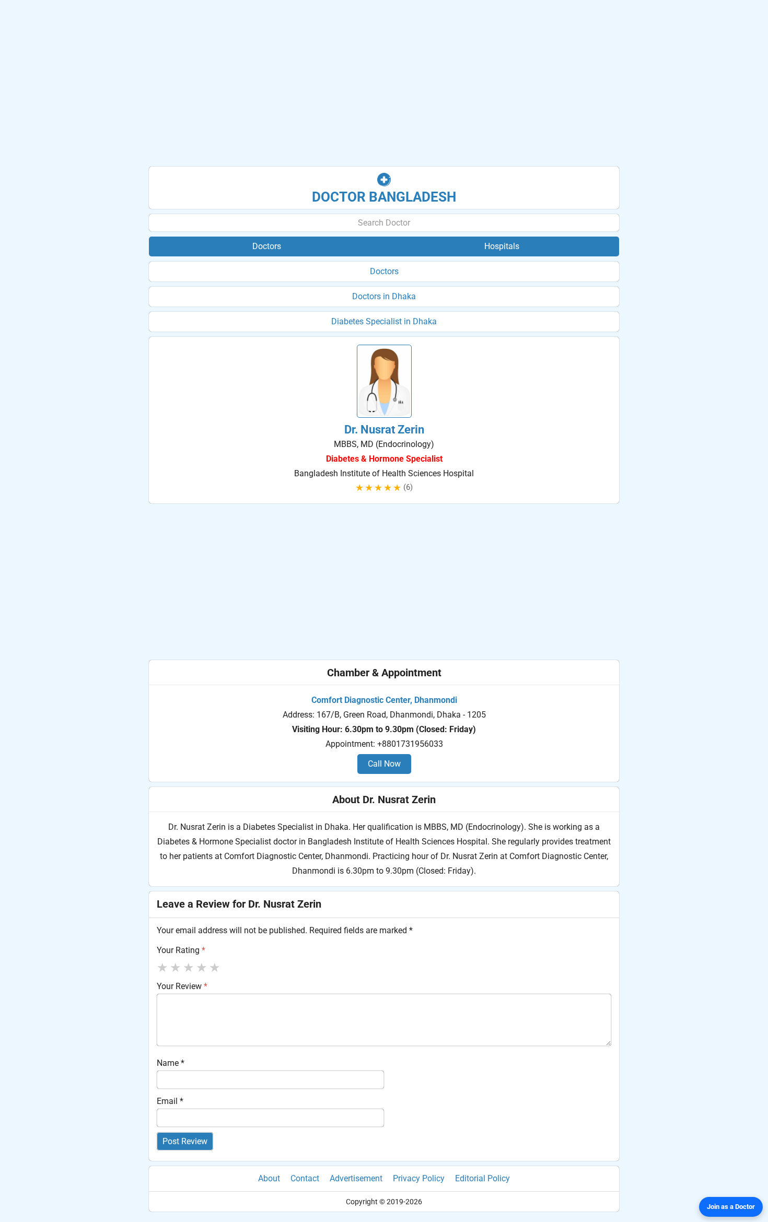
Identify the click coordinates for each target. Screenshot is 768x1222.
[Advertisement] (384, 83)
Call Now (384, 764)
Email (170, 1101)
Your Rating (181, 950)
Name (170, 1063)
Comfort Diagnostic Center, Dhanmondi (384, 700)
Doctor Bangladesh (384, 197)
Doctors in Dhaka (384, 296)
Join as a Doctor (731, 1207)
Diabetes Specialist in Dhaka (384, 321)
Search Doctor (384, 223)
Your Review (182, 986)
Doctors (384, 271)
